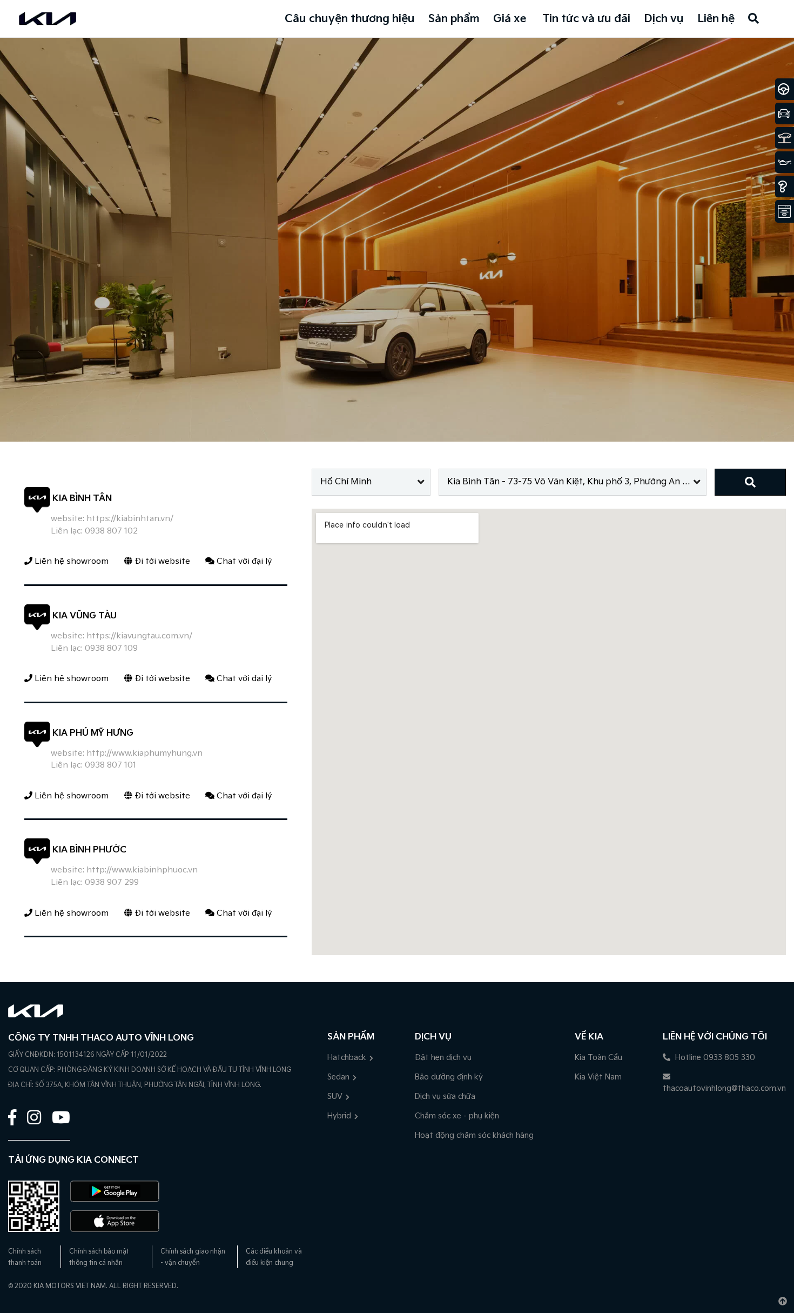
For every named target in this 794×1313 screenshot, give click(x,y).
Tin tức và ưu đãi (586, 18)
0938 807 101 (110, 765)
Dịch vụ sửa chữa (445, 1096)
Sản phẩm (454, 18)
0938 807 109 (111, 648)
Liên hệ (716, 18)
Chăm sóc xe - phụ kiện (457, 1116)
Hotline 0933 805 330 (714, 1057)
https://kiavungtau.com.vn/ (139, 636)
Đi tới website (161, 561)
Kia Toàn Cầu (598, 1057)
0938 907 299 (112, 882)
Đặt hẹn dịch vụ (443, 1057)
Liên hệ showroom (70, 561)
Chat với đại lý (243, 561)
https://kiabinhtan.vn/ (129, 518)
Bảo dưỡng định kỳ (449, 1077)
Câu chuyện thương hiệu (350, 18)
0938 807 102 (111, 531)
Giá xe (509, 18)
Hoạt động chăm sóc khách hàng (474, 1135)
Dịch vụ (664, 18)
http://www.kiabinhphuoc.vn (142, 870)
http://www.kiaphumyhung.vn (144, 753)
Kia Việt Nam (598, 1077)
